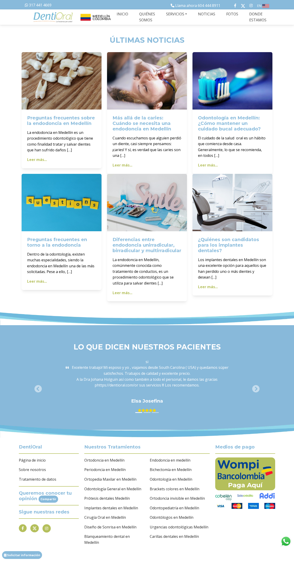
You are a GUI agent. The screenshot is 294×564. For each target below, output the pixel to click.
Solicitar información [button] (23, 555)
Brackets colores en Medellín (174, 488)
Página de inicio (32, 460)
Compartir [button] (48, 499)
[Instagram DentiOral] (251, 5)
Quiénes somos (147, 17)
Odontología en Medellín (171, 479)
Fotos (232, 14)
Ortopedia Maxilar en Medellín (110, 479)
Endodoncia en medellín (170, 460)
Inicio (122, 14)
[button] (38, 389)
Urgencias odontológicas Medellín (179, 527)
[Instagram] (46, 528)
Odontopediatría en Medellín (174, 507)
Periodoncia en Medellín (105, 469)
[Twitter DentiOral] (244, 5)
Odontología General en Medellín (112, 488)
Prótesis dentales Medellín (107, 498)
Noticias (206, 14)
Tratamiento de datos (37, 479)
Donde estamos (257, 17)
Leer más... (37, 159)
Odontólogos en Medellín (171, 517)
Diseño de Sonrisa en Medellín (110, 527)
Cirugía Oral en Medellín (105, 517)
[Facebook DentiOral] (230, 5)
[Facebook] (23, 528)
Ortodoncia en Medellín (104, 460)
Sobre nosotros (32, 469)
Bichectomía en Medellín (171, 469)
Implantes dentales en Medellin (111, 507)
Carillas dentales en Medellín (174, 536)
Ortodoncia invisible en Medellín (177, 498)
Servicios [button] (175, 14)
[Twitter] (34, 528)
